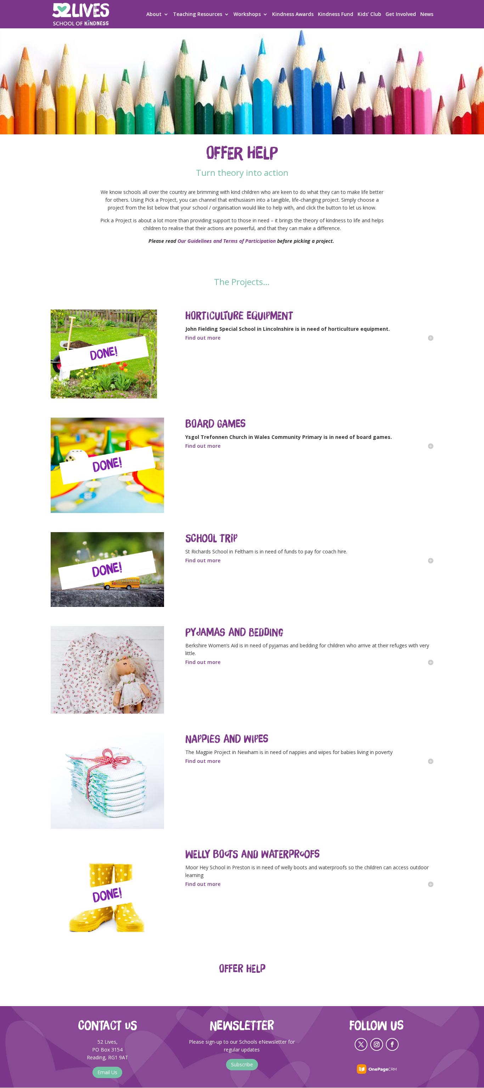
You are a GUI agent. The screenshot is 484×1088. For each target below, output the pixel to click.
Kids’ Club (369, 14)
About (154, 14)
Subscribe (242, 1064)
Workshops (247, 14)
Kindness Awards (293, 14)
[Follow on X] (361, 1044)
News (426, 14)
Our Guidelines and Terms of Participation (227, 241)
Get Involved (400, 14)
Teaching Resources (197, 14)
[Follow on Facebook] (392, 1044)
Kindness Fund (335, 14)
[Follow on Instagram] (376, 1044)
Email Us (107, 1072)
